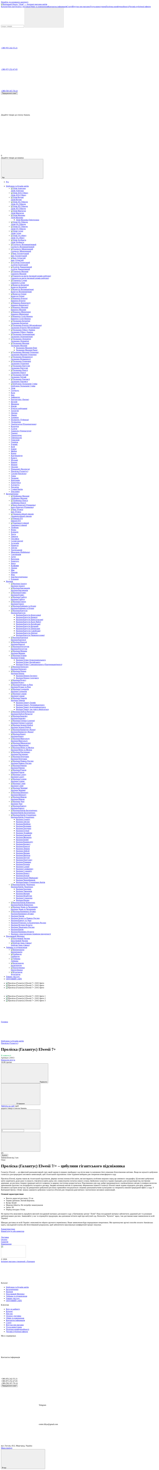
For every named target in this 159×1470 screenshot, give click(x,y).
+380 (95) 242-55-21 (9, 48)
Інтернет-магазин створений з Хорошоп (18, 1261)
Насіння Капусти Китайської (28, 624)
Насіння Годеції (22, 831)
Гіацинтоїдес (16, 435)
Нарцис (14, 462)
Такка (13, 476)
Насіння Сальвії (22, 867)
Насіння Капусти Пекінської (28, 628)
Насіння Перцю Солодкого (27, 678)
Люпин (14, 568)
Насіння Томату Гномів (26, 703)
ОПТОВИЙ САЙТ (14, 979)
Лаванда (14, 536)
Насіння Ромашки (23, 862)
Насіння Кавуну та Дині (21, 920)
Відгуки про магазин (81, 6)
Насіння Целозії (22, 875)
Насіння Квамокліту (24, 842)
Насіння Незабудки (24, 896)
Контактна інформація (57, 6)
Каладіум (15, 426)
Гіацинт (14, 433)
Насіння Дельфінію (24, 833)
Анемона (15, 417)
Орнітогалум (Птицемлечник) (23, 424)
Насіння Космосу (23, 844)
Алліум (14, 429)
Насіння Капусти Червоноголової (30, 635)
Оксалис (14, 467)
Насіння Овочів (17, 916)
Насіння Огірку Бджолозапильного (31, 660)
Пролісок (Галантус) (19, 471)
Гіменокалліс (16, 438)
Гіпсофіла (15, 539)
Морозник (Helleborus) (20, 552)
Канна (13, 453)
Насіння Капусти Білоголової (28, 615)
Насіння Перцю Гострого (26, 676)
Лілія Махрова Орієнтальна (27, 220)
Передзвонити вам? (9, 93)
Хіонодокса (16, 482)
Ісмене (14, 449)
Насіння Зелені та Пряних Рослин (25, 918)
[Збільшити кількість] (20, 1142)
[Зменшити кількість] (20, 1119)
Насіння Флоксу (23, 873)
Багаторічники (12, 494)
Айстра (14, 548)
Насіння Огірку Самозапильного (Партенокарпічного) (39, 664)
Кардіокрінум (16, 456)
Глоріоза (14, 442)
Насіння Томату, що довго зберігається (32, 709)
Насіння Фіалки (22, 900)
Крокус (14, 458)
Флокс (13, 530)
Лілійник (15, 527)
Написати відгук (8, 1060)
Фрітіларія (15, 480)
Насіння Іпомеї (22, 840)
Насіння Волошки (23, 826)
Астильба (15, 543)
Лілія (13, 388)
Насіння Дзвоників (24, 891)
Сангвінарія (16, 554)
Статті (69, 6)
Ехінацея (15, 579)
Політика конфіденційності (117, 6)
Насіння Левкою (23, 849)
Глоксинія (15, 440)
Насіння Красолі (23, 846)
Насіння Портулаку (24, 860)
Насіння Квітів (17, 929)
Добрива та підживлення (16, 947)
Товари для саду (13, 977)
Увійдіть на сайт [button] (8, 1106)
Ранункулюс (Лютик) (20, 399)
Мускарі (14, 460)
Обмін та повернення (39, 6)
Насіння (9, 581)
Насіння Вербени (23, 824)
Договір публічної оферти (140, 6)
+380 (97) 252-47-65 (9, 69)
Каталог (4, 6)
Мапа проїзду (6, 1448)
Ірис (13, 395)
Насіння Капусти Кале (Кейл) (28, 622)
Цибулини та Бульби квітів (17, 186)
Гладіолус (15, 390)
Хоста (13, 534)
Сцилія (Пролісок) (18, 473)
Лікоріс (14, 415)
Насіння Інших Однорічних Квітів (30, 882)
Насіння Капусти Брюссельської (29, 619)
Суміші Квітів (17, 489)
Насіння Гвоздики (23, 828)
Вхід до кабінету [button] (13, 1309)
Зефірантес (15, 397)
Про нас (11, 6)
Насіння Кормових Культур (22, 932)
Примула (15, 545)
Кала (13, 393)
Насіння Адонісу (23, 819)
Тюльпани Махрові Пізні (26, 348)
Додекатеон (16, 422)
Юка (13, 575)
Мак (13, 570)
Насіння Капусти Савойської (28, 631)
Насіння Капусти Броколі (26, 617)
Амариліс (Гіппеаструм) (21, 431)
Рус (7, 182)
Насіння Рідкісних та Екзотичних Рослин (28, 923)
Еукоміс (14, 444)
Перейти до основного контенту (14, 2)
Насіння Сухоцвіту (24, 871)
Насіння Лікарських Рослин (23, 927)
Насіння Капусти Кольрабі (27, 626)
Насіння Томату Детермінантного (30, 705)
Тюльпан (15, 478)
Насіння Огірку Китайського (28, 662)
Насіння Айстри (23, 822)
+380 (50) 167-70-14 (9, 91)
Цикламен (15, 491)
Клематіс (15, 532)
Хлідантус (15, 485)
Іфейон (14, 451)
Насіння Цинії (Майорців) (27, 878)
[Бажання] (79, 104)
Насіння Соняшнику (24, 869)
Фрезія (14, 406)
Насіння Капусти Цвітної (26, 633)
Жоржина (15, 404)
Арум (13, 557)
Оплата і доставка (22, 6)
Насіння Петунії (23, 858)
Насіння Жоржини (24, 837)
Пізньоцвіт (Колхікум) (20, 469)
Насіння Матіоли (23, 855)
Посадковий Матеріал (15, 936)
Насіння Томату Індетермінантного (31, 707)
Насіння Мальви (23, 853)
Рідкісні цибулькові (19, 408)
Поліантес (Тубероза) (20, 420)
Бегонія (14, 402)
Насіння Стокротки (24, 898)
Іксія (13, 447)
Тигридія (15, 411)
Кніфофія (15, 566)
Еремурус (15, 561)
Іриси (13, 563)
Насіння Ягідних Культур (21, 925)
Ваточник (15, 559)
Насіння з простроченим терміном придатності (31, 934)
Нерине (14, 465)
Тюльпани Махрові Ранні (26, 350)
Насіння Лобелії (22, 851)
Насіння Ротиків (23, 864)
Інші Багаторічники (19, 577)
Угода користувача (98, 6)
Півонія (14, 572)
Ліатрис (14, 413)
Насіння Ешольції (23, 835)
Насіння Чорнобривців (25, 880)
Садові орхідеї (17, 541)
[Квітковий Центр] (13, 1257)
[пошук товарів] (44, 18)
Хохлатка (15, 487)
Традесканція (16, 550)
